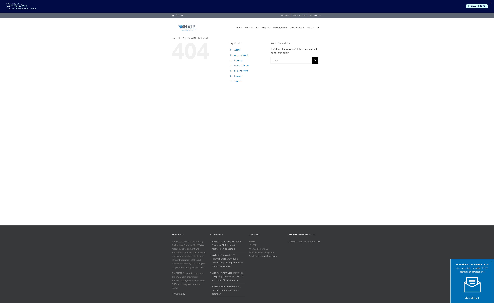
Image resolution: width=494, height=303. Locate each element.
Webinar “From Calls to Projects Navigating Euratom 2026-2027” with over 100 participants (228, 276)
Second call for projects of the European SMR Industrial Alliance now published (226, 245)
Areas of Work (241, 55)
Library (237, 75)
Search (237, 81)
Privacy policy (178, 293)
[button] (318, 27)
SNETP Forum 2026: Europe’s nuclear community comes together (226, 290)
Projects (238, 60)
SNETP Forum (241, 70)
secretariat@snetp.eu (266, 256)
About (237, 49)
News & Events (241, 65)
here (318, 241)
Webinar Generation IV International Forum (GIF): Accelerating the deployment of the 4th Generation (227, 261)
